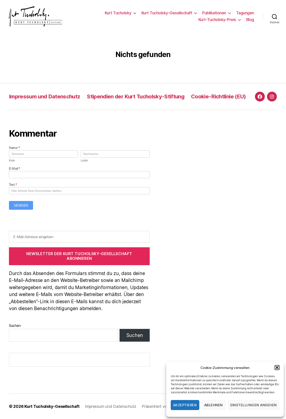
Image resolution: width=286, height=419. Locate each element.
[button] (277, 367)
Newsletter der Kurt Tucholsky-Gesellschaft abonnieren (79, 256)
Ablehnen (213, 405)
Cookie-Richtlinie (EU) (218, 96)
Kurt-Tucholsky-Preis (217, 19)
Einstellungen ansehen (253, 405)
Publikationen (214, 13)
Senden (21, 205)
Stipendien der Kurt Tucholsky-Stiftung (135, 96)
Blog (250, 19)
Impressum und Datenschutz (44, 96)
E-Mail (14, 168)
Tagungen (245, 13)
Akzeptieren (185, 405)
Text (13, 184)
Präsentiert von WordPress (166, 406)
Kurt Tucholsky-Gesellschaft (166, 13)
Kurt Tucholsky (118, 13)
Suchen (15, 325)
